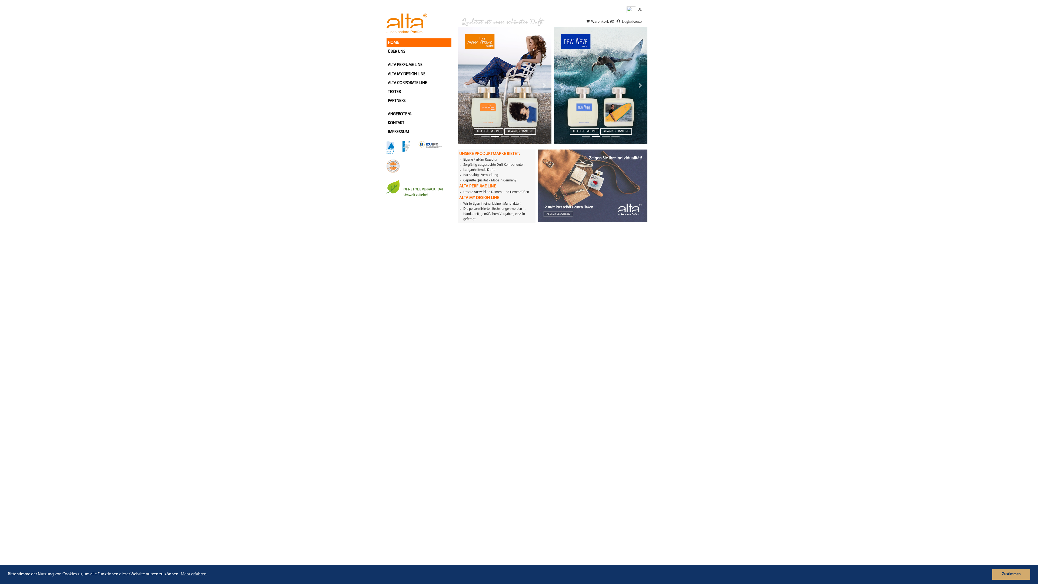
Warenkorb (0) (602, 22)
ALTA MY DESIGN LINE (406, 74)
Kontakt (396, 123)
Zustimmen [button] (1011, 574)
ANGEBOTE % (399, 114)
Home (393, 43)
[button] (465, 85)
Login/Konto (632, 21)
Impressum (398, 132)
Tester (394, 92)
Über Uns (396, 51)
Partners (397, 101)
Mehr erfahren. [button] (194, 574)
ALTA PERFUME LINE (405, 65)
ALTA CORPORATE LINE (407, 83)
